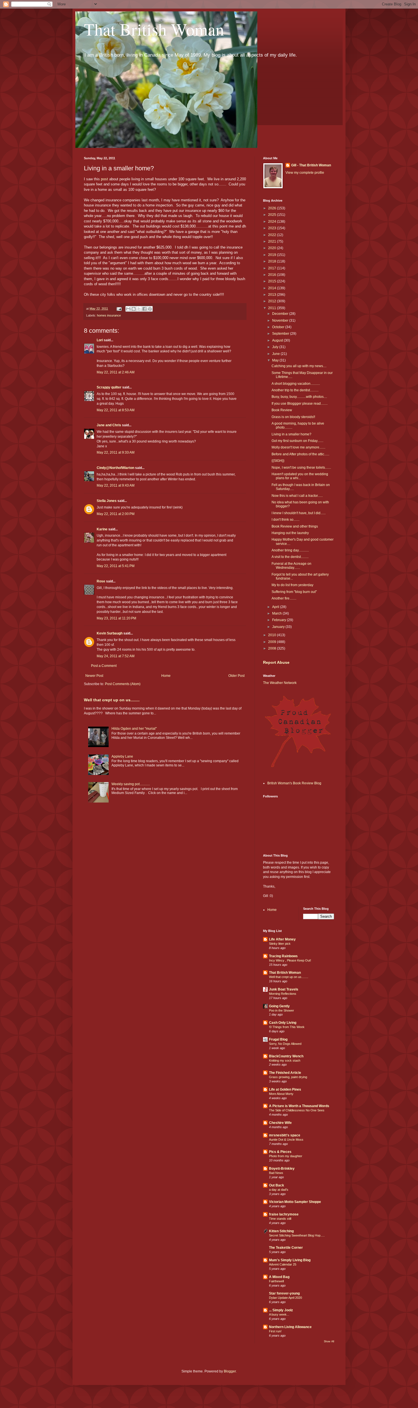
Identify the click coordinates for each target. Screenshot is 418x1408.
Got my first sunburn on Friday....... (297, 441)
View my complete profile (304, 173)
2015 (272, 281)
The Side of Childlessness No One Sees (296, 1110)
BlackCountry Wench (286, 1056)
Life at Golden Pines (285, 1089)
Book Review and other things (295, 526)
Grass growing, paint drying (288, 1077)
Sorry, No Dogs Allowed (285, 1043)
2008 (272, 648)
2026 (272, 208)
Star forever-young (284, 1293)
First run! (275, 1331)
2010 (272, 635)
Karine (102, 529)
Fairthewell (276, 1281)
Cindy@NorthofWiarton (115, 468)
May (276, 360)
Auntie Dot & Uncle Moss (286, 1139)
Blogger (230, 1371)
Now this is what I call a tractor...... (297, 496)
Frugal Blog (278, 1039)
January (278, 627)
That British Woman (154, 29)
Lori (100, 340)
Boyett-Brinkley (282, 1169)
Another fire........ (284, 598)
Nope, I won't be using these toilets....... (301, 468)
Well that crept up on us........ (112, 700)
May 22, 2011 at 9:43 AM (115, 485)
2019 (272, 255)
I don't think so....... (285, 520)
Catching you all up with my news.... (299, 366)
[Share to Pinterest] (150, 309)
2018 (272, 261)
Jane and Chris (109, 425)
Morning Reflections (282, 993)
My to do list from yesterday (292, 585)
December (280, 314)
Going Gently (279, 1006)
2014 (272, 288)
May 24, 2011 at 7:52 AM (115, 656)
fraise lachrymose (284, 1214)
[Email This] (128, 309)
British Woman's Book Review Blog (294, 783)
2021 (272, 241)
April (276, 607)
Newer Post (94, 676)
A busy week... (279, 1314)
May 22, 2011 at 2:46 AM (115, 372)
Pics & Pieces (280, 1152)
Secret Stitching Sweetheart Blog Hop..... (297, 1235)
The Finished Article (285, 1073)
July (275, 347)
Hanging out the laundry (290, 533)
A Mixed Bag (279, 1277)
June (276, 354)
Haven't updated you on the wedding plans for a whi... (300, 476)
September (281, 334)
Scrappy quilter (109, 387)
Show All (329, 1341)
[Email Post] (119, 308)
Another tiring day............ (290, 550)
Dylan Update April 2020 (285, 1297)
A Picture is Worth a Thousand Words (299, 1106)
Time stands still (280, 1218)
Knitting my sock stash (284, 1060)
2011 (272, 308)
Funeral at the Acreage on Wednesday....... (291, 566)
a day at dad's (278, 1189)
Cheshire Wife (280, 1123)
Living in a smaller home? (291, 434)
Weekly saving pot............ (130, 784)
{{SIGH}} (278, 461)
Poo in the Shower (281, 1010)
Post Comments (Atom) (122, 684)
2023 (272, 228)
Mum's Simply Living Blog (290, 1260)
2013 (272, 295)
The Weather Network (280, 683)
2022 (272, 235)
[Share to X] (139, 309)
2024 (272, 222)
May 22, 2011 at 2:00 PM (115, 514)
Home (166, 676)
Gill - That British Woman (311, 165)
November (280, 320)
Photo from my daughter (285, 1156)
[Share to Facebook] (144, 309)
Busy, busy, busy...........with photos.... (299, 397)
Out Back (276, 1185)
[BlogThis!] (133, 309)
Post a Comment (104, 666)
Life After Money (282, 939)
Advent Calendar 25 (282, 1264)
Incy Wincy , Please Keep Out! (290, 960)
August (278, 340)
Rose (101, 581)
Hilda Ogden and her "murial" (134, 729)
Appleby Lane (122, 756)
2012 (272, 301)
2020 (272, 248)
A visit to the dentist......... (290, 557)
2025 (272, 215)
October (278, 327)
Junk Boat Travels (283, 989)
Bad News (276, 1173)
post (104, 179)
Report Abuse (276, 662)
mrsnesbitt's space (284, 1135)
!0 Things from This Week (287, 1027)
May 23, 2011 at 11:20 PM (116, 618)
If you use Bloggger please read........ (300, 404)
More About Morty (281, 1093)
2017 (272, 268)
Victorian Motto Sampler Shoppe (295, 1202)
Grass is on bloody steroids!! (293, 417)
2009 (272, 642)
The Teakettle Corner (286, 1248)
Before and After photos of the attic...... (300, 454)
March (277, 613)
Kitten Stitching (281, 1231)
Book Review (282, 410)
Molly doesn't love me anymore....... (298, 447)
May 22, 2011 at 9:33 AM (115, 452)
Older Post (236, 676)
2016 (272, 275)
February (279, 620)
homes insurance (109, 315)
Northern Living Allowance (290, 1327)
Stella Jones (107, 501)
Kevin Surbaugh (110, 633)
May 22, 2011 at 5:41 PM (115, 566)
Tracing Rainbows (283, 956)
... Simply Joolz (281, 1310)
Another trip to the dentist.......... (295, 390)
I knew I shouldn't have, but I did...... (299, 513)
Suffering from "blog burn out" (294, 592)
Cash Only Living (282, 1023)
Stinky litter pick (280, 943)
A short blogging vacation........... (296, 384)
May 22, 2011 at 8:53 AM (115, 410)
